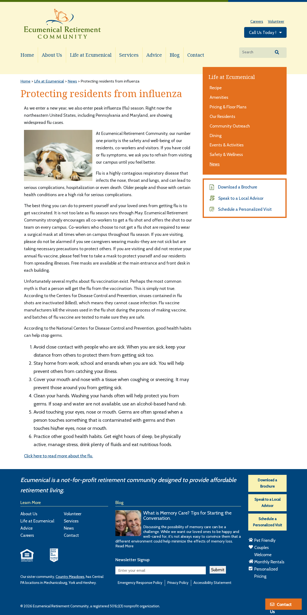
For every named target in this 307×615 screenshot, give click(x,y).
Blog (175, 55)
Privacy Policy (178, 583)
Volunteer (276, 21)
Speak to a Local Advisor (240, 198)
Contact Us (281, 606)
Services (129, 55)
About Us (52, 55)
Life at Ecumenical (91, 55)
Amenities (219, 97)
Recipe (216, 87)
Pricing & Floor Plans (228, 106)
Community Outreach (230, 125)
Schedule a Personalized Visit (245, 209)
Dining (216, 135)
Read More (124, 546)
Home (27, 55)
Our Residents (222, 116)
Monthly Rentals (269, 561)
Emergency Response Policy (140, 583)
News (215, 163)
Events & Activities (227, 144)
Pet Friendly (265, 540)
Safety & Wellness (226, 154)
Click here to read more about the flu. (58, 456)
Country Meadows (70, 577)
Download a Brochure (237, 186)
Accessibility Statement (212, 583)
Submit (217, 569)
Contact (195, 55)
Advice (154, 55)
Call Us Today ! (263, 32)
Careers (256, 21)
